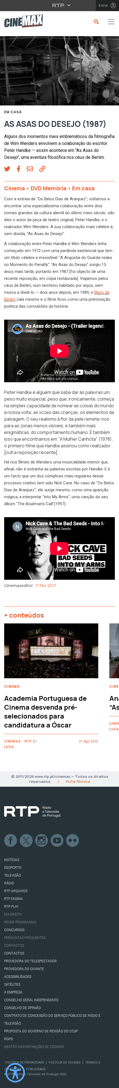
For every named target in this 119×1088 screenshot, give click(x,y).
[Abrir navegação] (111, 21)
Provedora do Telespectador (30, 961)
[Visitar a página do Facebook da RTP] (10, 840)
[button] (10, 169)
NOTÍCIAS (11, 860)
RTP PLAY (11, 907)
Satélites (12, 984)
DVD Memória (48, 188)
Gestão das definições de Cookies (34, 1047)
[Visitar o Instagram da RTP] (41, 840)
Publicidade (36, 1069)
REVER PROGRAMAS (20, 922)
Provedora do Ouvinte (24, 969)
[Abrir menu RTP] (59, 5)
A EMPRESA (13, 992)
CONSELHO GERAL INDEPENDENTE (31, 1000)
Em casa (13, 112)
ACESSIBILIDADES (17, 977)
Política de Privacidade (24, 1062)
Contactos (14, 946)
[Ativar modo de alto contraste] (15, 1072)
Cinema (14, 188)
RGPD (8, 1039)
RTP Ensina (13, 899)
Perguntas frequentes (24, 938)
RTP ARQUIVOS (15, 891)
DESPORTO (12, 868)
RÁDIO (9, 883)
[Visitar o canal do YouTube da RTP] (57, 840)
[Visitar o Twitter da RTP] (26, 840)
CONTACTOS (14, 953)
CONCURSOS (14, 930)
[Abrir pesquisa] (96, 21)
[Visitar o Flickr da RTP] (72, 840)
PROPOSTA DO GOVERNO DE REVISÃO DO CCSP (41, 1031)
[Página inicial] (21, 22)
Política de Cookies (65, 1062)
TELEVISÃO (12, 875)
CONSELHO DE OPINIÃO (22, 1008)
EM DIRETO (13, 914)
